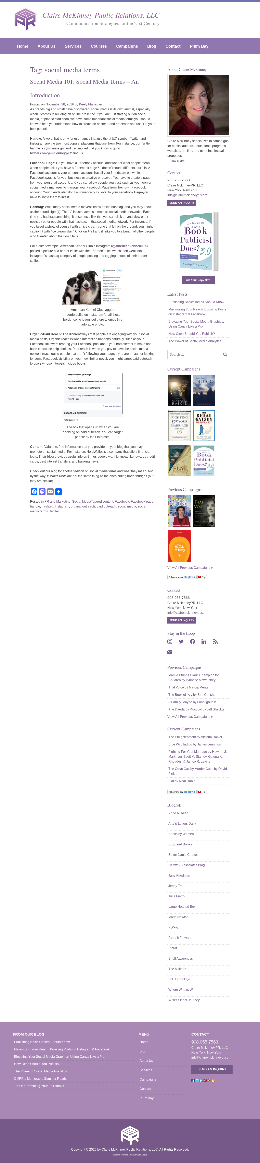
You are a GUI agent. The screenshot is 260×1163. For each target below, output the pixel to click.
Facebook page (142, 501)
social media (127, 506)
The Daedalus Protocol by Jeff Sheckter (196, 709)
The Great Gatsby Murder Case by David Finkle (197, 771)
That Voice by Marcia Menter (188, 687)
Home (22, 46)
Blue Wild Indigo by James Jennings (194, 744)
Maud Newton (178, 917)
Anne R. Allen (178, 813)
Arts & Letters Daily (182, 823)
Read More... (177, 160)
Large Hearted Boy (182, 906)
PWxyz (173, 927)
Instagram (62, 506)
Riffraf (172, 948)
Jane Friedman (179, 875)
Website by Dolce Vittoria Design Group (130, 1155)
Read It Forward (180, 937)
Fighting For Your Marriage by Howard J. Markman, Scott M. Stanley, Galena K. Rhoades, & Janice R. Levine (197, 756)
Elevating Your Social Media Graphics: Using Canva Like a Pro (196, 324)
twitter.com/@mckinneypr (49, 153)
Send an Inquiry (181, 202)
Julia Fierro (176, 896)
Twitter (54, 511)
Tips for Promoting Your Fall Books (39, 1086)
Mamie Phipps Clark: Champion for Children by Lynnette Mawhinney (193, 677)
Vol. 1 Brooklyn (179, 979)
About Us (46, 46)
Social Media (81, 501)
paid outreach (106, 506)
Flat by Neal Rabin (181, 781)
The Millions (177, 969)
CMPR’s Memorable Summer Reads (40, 1078)
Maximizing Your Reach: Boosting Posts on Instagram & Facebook (197, 312)
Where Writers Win (181, 989)
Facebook (122, 501)
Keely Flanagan (90, 104)
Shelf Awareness (180, 958)
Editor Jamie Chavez (183, 854)
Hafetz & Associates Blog (186, 865)
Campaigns (127, 46)
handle (35, 506)
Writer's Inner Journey (184, 1000)
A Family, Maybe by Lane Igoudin (192, 702)
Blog (151, 46)
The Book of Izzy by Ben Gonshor (192, 694)
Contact (173, 46)
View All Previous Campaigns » (190, 567)
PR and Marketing (57, 501)
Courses (99, 46)
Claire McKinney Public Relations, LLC (100, 15)
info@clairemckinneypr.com (187, 195)
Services (73, 46)
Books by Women (181, 834)
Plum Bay (199, 46)
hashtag (47, 506)
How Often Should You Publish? (191, 333)
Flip (204, 577)
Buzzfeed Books (180, 844)
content (108, 501)
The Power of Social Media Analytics (194, 341)
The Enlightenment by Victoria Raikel (195, 737)
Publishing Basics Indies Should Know (196, 302)
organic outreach (83, 506)
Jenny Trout (176, 886)
